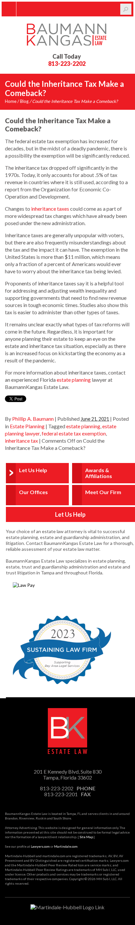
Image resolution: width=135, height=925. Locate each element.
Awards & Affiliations (98, 473)
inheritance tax (21, 440)
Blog (24, 101)
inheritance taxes (50, 208)
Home (10, 101)
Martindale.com (66, 846)
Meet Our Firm (103, 492)
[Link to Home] (67, 34)
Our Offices (33, 492)
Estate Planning (27, 426)
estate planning (74, 379)
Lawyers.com (40, 846)
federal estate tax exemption (74, 433)
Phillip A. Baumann (33, 418)
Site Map (86, 837)
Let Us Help (33, 470)
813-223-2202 (67, 63)
